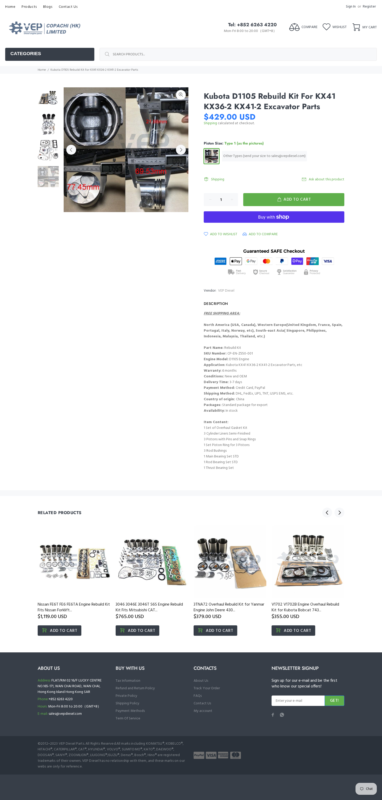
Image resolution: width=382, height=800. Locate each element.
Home (42, 70)
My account (203, 711)
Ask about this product (326, 179)
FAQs (198, 696)
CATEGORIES (25, 53)
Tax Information (128, 681)
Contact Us (202, 703)
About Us (201, 681)
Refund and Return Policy (135, 688)
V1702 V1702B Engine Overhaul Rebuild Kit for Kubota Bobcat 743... (305, 607)
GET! (334, 700)
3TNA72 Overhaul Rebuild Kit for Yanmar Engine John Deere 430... (229, 607)
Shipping (210, 123)
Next (181, 150)
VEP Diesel (226, 291)
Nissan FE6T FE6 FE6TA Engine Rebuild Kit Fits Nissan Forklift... (74, 607)
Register (369, 7)
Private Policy (126, 696)
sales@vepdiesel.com (65, 714)
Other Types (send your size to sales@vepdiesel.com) (264, 156)
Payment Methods (130, 711)
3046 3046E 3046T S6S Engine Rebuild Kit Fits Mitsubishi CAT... (149, 607)
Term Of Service (128, 719)
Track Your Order (207, 688)
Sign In (351, 7)
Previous (71, 150)
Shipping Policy (127, 703)
